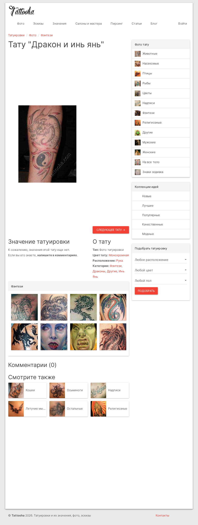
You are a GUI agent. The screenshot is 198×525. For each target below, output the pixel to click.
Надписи (114, 390)
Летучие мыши (36, 408)
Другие (112, 271)
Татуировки (16, 35)
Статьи (136, 23)
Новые (146, 196)
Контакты (162, 515)
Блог (154, 23)
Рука (119, 260)
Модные (147, 234)
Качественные (152, 224)
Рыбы (146, 83)
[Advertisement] (97, 78)
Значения (59, 23)
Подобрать (146, 290)
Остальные (75, 408)
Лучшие (147, 205)
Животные (150, 53)
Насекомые (151, 63)
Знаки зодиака (153, 172)
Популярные (150, 215)
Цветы (147, 93)
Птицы (147, 73)
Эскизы (38, 23)
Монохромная (119, 255)
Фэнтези (47, 35)
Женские (149, 152)
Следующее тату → (110, 229)
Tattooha (22, 11)
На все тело (151, 162)
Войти (182, 23)
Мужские (149, 142)
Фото (20, 23)
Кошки (30, 390)
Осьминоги (75, 390)
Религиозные (117, 408)
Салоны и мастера (88, 23)
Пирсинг (116, 23)
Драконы (99, 271)
